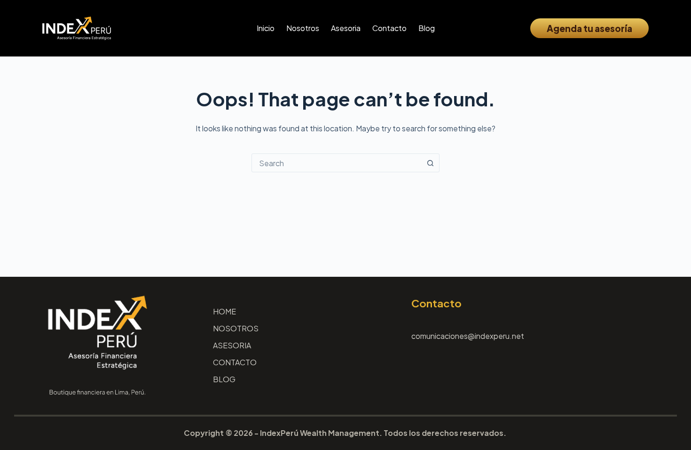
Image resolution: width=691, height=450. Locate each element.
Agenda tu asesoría (589, 28)
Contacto (389, 28)
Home (224, 311)
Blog (426, 28)
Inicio (266, 28)
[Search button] (430, 163)
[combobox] (336, 162)
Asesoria (346, 28)
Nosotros (302, 28)
